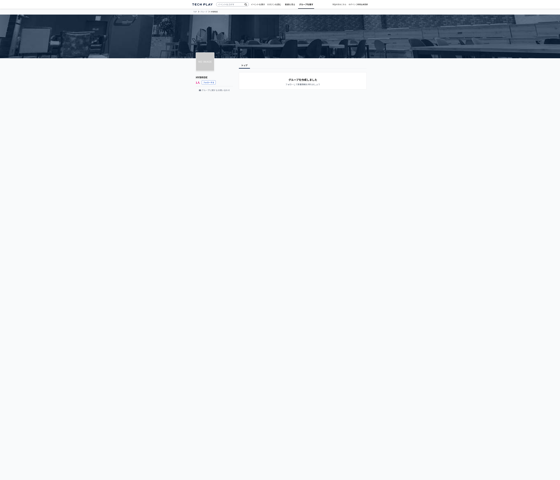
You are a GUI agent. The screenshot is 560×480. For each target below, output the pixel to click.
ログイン (352, 4)
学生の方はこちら (339, 4)
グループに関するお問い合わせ (216, 90)
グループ (203, 11)
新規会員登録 (362, 4)
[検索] (246, 4)
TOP (195, 11)
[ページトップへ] (202, 4)
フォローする (208, 82)
